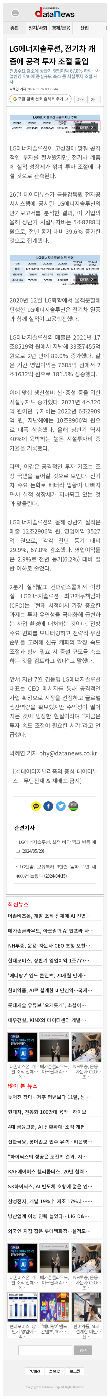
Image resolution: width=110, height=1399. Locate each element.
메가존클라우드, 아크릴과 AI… (54, 1069)
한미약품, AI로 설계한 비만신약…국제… (50, 990)
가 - (93, 100)
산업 (84, 27)
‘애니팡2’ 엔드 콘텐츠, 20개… (54, 1329)
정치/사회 (37, 27)
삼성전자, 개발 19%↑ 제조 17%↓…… (50, 1201)
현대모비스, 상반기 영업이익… (22, 1329)
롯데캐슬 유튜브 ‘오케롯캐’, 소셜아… (47, 1005)
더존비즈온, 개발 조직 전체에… (22, 1069)
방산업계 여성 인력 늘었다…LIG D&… (48, 1216)
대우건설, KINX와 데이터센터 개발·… (48, 1020)
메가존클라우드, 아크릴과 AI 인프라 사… (51, 930)
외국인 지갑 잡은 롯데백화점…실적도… (49, 1231)
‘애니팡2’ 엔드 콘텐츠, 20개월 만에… (47, 975)
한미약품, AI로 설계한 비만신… (86, 1329)
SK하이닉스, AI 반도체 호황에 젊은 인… (50, 1186)
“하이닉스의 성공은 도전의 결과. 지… (47, 1156)
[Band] (73, 806)
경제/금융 (61, 27)
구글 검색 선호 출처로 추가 (40, 99)
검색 (83, 1350)
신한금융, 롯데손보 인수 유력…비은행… (50, 1141)
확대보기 (86, 127)
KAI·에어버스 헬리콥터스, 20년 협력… (48, 1171)
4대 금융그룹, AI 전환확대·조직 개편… (49, 1126)
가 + (80, 100)
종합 (14, 27)
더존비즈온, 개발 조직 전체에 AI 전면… (49, 915)
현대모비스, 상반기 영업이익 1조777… (48, 960)
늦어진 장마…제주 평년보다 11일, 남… (49, 1096)
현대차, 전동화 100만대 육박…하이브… (49, 1111)
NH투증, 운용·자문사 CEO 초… (86, 1069)
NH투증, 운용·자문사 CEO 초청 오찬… (49, 945)
